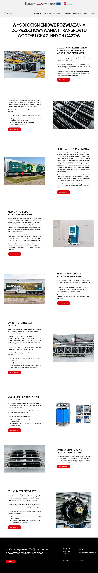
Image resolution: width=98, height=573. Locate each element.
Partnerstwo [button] (66, 551)
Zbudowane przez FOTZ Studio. (77, 561)
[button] (63, 80)
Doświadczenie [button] (67, 554)
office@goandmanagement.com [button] (87, 552)
